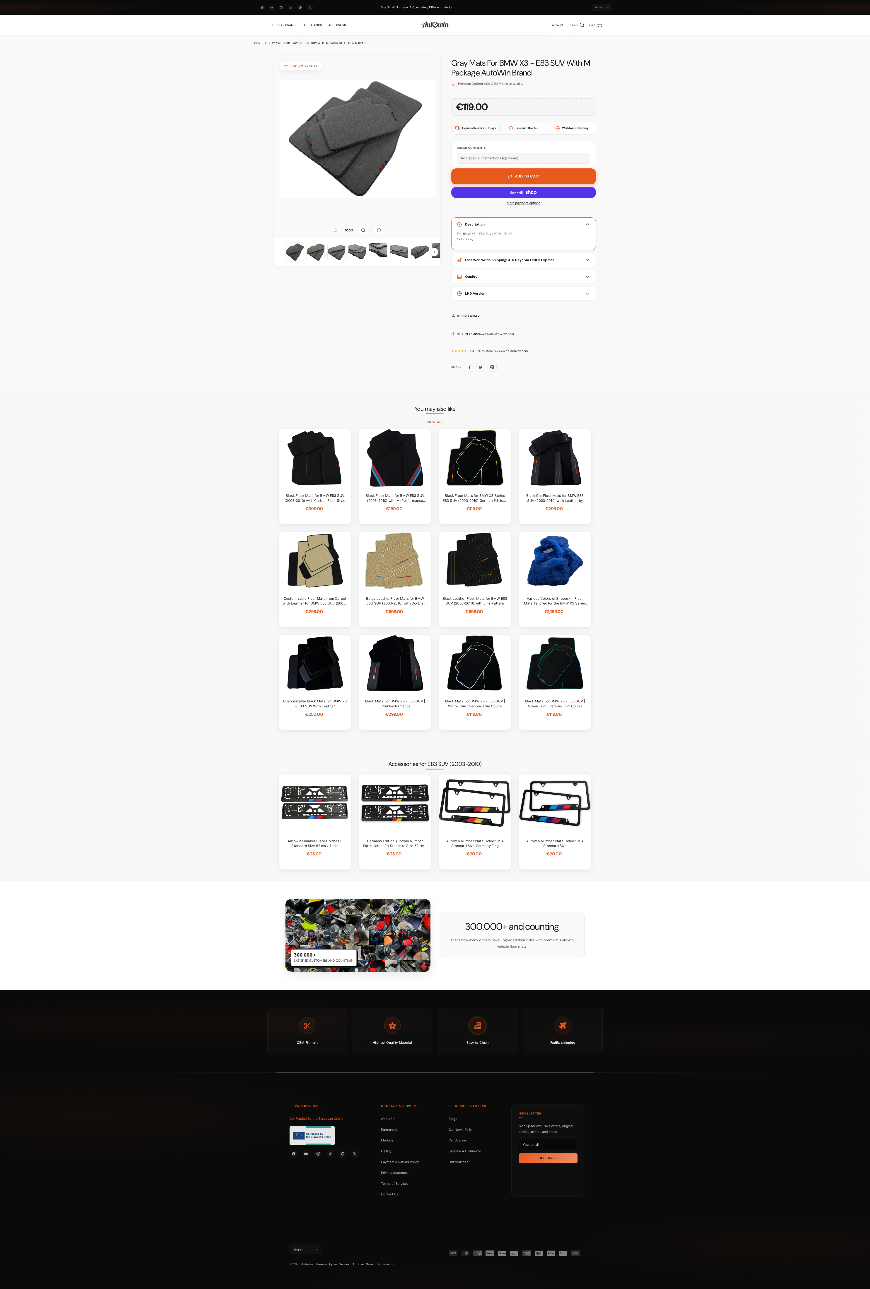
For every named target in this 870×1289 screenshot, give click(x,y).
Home (258, 43)
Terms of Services (394, 1183)
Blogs (453, 1119)
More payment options (523, 203)
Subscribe (548, 1158)
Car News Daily (460, 1129)
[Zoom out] (336, 230)
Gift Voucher (458, 1162)
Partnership (390, 1129)
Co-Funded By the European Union (316, 1118)
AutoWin (307, 1264)
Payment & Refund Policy (400, 1162)
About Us (388, 1119)
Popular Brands (284, 25)
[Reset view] (379, 230)
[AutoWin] (435, 25)
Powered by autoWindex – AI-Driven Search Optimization (355, 1264)
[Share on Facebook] (469, 367)
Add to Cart (528, 176)
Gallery (386, 1151)
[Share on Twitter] (480, 367)
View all (435, 422)
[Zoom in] (363, 230)
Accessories (338, 25)
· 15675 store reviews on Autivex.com (498, 351)
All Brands (313, 25)
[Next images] (434, 252)
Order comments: (472, 148)
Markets (387, 1140)
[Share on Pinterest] (492, 367)
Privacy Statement (395, 1173)
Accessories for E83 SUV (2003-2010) (435, 764)
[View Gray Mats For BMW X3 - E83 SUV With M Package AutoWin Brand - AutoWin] (295, 252)
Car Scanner (458, 1140)
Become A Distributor (465, 1151)
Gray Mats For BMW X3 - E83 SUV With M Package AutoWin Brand (317, 43)
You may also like (435, 409)
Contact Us (389, 1194)
